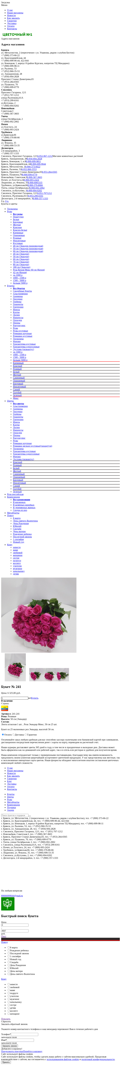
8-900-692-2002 (37, 188)
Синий (16, 389)
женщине (17, 555)
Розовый (17, 369)
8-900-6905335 (35, 182)
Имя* (4, 1040)
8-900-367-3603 (34, 177)
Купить (34, 698)
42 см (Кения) (20, 272)
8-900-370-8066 (35, 185)
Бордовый (18, 383)
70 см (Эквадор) (21, 262)
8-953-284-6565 (49, 172)
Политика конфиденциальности (17, 865)
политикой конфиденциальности (98, 1059)
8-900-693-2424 (31, 180)
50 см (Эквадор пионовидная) (28, 248)
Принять (6, 1062)
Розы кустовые (20, 331)
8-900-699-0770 (29, 174)
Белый (16, 371)
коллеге (17, 563)
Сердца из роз (20, 510)
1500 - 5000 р (19, 280)
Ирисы (16, 309)
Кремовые (18, 232)
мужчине (17, 568)
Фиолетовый (19, 386)
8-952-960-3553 (29, 169)
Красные (17, 227)
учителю (17, 566)
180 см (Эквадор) (21, 267)
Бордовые (18, 222)
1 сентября (18, 539)
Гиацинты (18, 304)
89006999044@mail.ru (12, 895)
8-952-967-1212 (45, 156)
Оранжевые (19, 235)
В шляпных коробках (23, 505)
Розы (9, 211)
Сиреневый (19, 377)
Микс (16, 398)
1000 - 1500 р (19, 277)
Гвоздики (17, 299)
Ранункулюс (19, 325)
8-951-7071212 (44, 193)
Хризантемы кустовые (24, 344)
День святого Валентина (25, 521)
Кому (9, 544)
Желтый (17, 374)
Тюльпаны (12, 209)
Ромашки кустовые (22, 336)
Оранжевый (19, 380)
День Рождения (21, 523)
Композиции (13, 497)
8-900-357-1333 (40, 198)
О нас (10, 10)
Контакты (12, 28)
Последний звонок (22, 536)
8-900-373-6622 (32, 166)
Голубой (17, 392)
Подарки (11, 807)
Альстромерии (20, 293)
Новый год (18, 542)
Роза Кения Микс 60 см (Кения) (29, 270)
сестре (16, 558)
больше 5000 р (20, 283)
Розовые (17, 238)
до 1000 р (17, 275)
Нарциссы (18, 317)
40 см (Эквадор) (21, 254)
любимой (17, 552)
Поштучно (18, 217)
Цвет (3, 936)
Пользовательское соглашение (16, 870)
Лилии (16, 315)
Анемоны (18, 296)
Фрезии (17, 341)
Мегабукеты (13, 513)
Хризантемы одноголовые (26, 346)
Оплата (10, 26)
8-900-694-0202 (34, 190)
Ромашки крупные (22, 333)
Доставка (11, 23)
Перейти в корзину (32, 1051)
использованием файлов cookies (63, 1059)
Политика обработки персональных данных (23, 875)
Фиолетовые (19, 240)
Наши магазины (15, 12)
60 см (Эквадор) (21, 259)
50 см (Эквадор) (21, 256)
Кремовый (18, 363)
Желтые (17, 224)
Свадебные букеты (22, 291)
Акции (10, 810)
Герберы (17, 301)
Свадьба (17, 528)
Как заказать (13, 18)
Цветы (10, 401)
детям (16, 574)
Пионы (16, 323)
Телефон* (6, 1034)
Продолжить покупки (12, 1051)
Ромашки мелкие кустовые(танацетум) (32, 446)
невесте (17, 547)
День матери (19, 531)
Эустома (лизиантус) (23, 349)
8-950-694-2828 (34, 158)
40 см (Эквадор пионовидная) (28, 246)
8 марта (17, 518)
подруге (17, 560)
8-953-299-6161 (35, 196)
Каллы (16, 312)
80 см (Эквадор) (21, 264)
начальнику (19, 571)
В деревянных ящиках (24, 507)
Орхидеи (17, 320)
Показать (5, 1019)
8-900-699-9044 (38, 164)
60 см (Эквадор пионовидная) (28, 251)
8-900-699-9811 (33, 161)
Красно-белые (20, 230)
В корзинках (19, 502)
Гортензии (18, 307)
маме (15, 550)
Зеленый (17, 395)
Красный (17, 366)
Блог (9, 781)
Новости (11, 15)
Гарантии (12, 20)
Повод (10, 515)
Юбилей (17, 526)
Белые (16, 219)
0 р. (7, 201)
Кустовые (18, 243)
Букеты (10, 285)
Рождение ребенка (22, 534)
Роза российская (15, 494)
